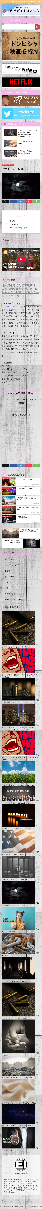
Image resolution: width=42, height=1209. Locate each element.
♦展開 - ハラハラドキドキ (10, 456)
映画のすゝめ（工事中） (15, 599)
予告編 (12, 221)
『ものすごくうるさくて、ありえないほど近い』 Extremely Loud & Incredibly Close (20, 727)
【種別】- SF (7, 453)
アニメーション (11, 594)
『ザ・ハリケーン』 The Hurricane (16, 880)
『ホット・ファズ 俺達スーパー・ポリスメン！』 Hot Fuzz (21, 674)
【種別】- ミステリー (20, 453)
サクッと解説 (15, 224)
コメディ (8, 582)
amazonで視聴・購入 (19, 228)
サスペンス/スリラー (8, 164)
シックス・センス (11, 306)
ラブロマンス (10, 577)
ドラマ (7, 571)
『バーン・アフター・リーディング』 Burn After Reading (20, 757)
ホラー (7, 588)
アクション (9, 559)
